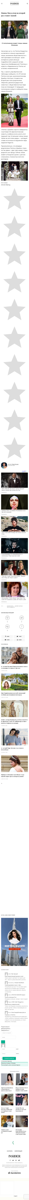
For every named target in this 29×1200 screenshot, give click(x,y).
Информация (18, 1151)
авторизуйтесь (5, 1028)
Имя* (17, 1049)
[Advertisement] (14, 848)
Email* (17, 1053)
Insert (15, 1196)
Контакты (9, 1151)
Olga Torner (15, 464)
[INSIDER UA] (14, 3)
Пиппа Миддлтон (11, 607)
